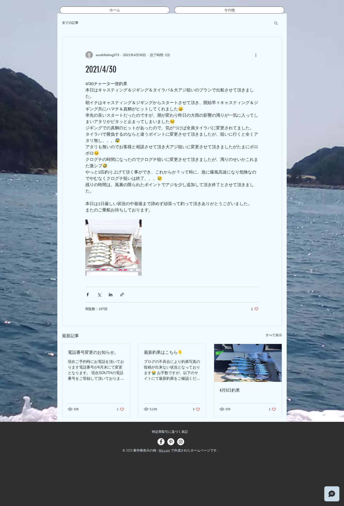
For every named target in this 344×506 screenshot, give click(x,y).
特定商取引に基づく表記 (170, 432)
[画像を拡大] (113, 248)
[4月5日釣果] (248, 363)
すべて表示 (274, 335)
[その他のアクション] (256, 55)
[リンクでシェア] (122, 294)
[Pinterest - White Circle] (170, 441)
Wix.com (164, 451)
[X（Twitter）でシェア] (99, 294)
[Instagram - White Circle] (180, 441)
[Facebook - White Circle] (161, 441)
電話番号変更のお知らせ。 (93, 352)
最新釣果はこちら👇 (163, 352)
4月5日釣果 (230, 390)
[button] (276, 23)
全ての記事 (70, 23)
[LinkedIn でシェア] (110, 294)
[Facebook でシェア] (87, 294)
